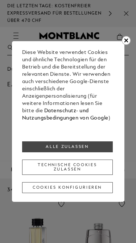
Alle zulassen (67, 147)
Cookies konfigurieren (67, 187)
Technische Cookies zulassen (67, 167)
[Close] (126, 40)
